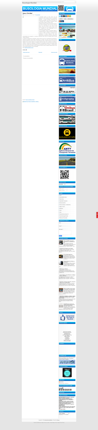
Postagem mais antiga (54, 52)
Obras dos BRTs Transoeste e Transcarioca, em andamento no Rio (69, 241)
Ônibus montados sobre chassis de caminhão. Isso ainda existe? (69, 289)
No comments (38, 14)
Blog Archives (70, 18)
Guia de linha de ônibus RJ (64, 214)
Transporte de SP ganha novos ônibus (66, 248)
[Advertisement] (31, 91)
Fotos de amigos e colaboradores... (65, 204)
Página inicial (40, 52)
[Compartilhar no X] (25, 49)
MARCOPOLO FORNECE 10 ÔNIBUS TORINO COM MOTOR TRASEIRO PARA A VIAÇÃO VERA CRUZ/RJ (67, 297)
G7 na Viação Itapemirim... (68, 254)
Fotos (60, 210)
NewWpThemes (39, 422)
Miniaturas (61, 208)
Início (60, 195)
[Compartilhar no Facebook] (26, 49)
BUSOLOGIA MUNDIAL (48, 420)
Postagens (62, 188)
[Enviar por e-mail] (23, 49)
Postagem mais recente (26, 52)
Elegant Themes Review (61, 422)
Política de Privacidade (63, 217)
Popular (61, 18)
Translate (66, 414)
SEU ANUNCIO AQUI (63, 197)
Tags (65, 18)
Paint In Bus (62, 199)
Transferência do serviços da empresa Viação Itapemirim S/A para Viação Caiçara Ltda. (69, 305)
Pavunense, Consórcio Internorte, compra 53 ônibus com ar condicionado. (67, 282)
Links (60, 212)
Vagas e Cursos (62, 206)
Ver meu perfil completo (63, 383)
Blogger (58, 420)
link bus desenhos (63, 202)
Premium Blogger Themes (53, 422)
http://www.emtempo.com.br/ (29, 47)
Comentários (62, 190)
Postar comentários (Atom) (30, 99)
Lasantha (48, 422)
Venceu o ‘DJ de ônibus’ (27, 13)
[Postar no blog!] (24, 49)
